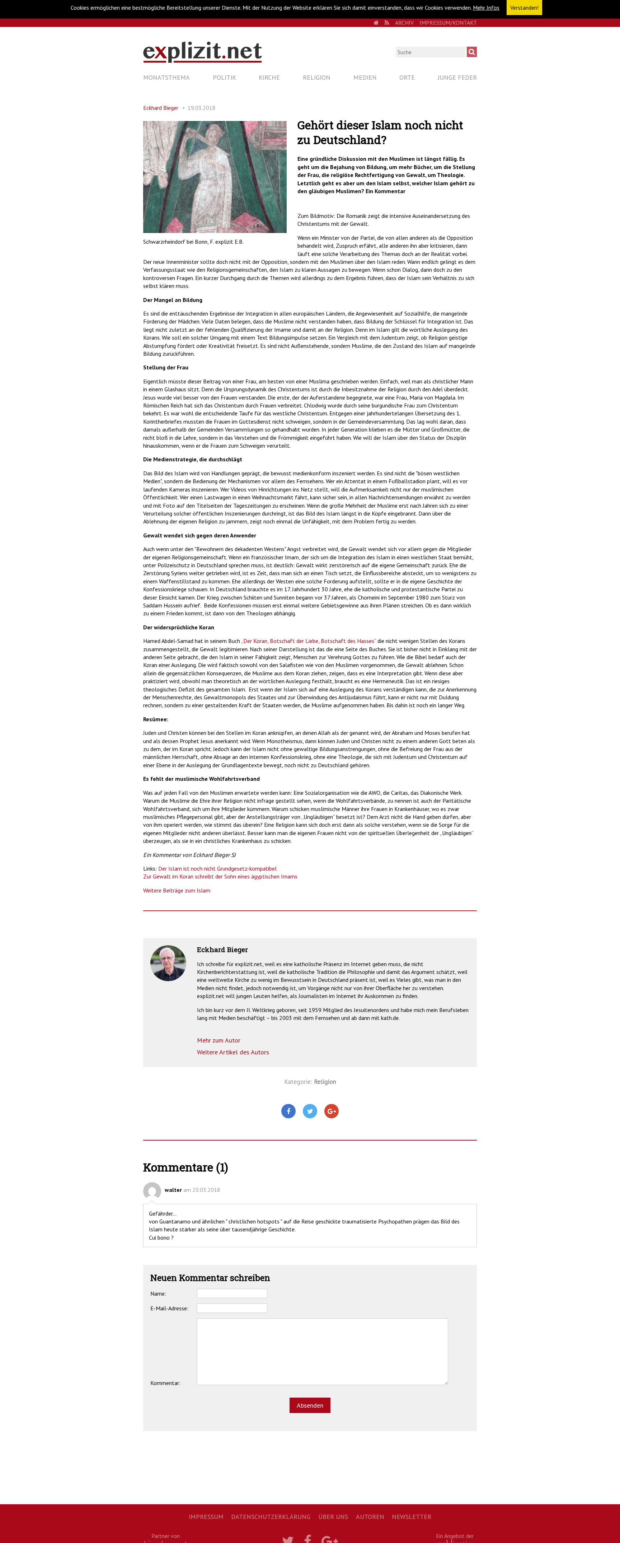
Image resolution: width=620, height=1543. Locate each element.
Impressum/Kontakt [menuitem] (448, 22)
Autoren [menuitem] (370, 1516)
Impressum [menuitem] (206, 1516)
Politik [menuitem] (224, 77)
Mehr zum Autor (218, 1040)
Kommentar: (165, 1382)
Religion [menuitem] (316, 77)
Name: (158, 1293)
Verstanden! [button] (524, 7)
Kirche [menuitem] (269, 77)
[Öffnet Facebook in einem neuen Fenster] (288, 1111)
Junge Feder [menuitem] (457, 77)
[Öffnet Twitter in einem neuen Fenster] (310, 1111)
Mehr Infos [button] (486, 7)
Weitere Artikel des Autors (233, 1052)
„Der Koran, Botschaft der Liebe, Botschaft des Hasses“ (308, 640)
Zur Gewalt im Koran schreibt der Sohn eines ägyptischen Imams (221, 876)
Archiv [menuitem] (404, 22)
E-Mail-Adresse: (169, 1308)
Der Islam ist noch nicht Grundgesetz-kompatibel (218, 868)
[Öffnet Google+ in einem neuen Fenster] (331, 1111)
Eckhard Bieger (160, 107)
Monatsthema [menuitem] (166, 77)
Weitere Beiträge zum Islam (176, 890)
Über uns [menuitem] (333, 1516)
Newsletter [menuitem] (411, 1516)
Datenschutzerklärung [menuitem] (270, 1516)
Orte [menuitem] (407, 77)
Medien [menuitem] (365, 77)
